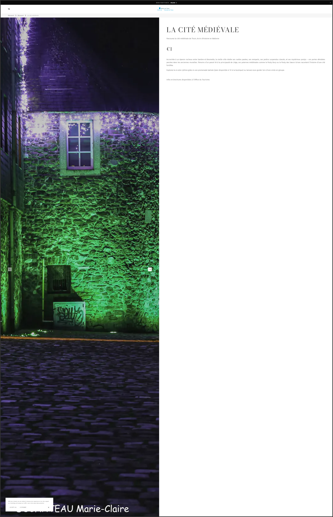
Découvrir (11, 15)
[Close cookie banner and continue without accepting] (48, 507)
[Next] (150, 269)
